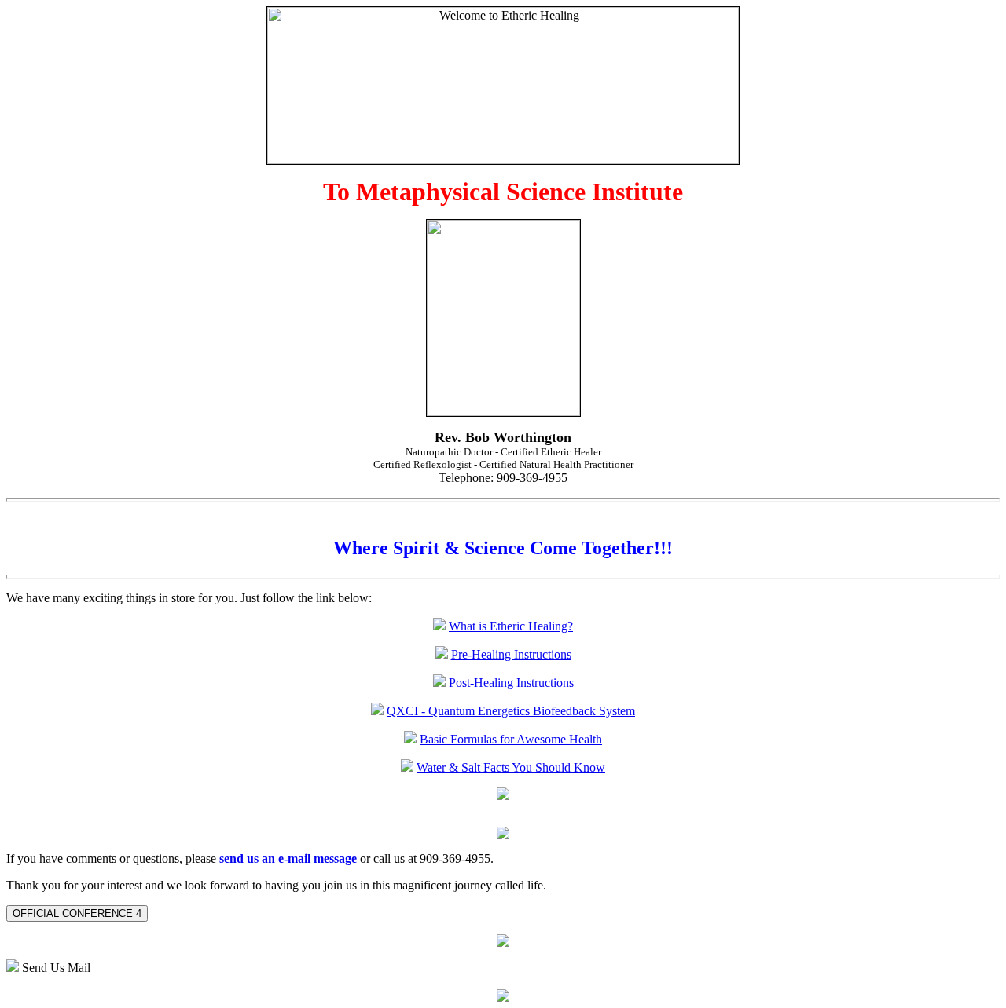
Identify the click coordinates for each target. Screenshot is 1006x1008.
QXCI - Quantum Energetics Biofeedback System (511, 711)
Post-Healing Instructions (511, 682)
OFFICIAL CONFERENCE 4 (77, 913)
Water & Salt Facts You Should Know (511, 767)
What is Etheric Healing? (511, 626)
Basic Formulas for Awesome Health (511, 739)
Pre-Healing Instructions (511, 654)
